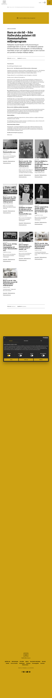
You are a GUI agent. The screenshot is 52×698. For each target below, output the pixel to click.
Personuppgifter (35, 663)
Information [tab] (26, 340)
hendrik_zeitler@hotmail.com (23, 113)
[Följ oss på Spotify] (29, 672)
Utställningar (22, 663)
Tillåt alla (40, 359)
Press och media (14, 663)
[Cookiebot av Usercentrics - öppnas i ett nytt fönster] (43, 338)
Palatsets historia (35, 661)
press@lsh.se (20, 132)
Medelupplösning (11, 161)
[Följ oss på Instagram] (23, 672)
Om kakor (42, 663)
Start (8, 7)
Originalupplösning (7, 163)
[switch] (20, 355)
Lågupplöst (5, 161)
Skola (27, 661)
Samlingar (28, 663)
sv (43, 2)
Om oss (44, 661)
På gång (22, 661)
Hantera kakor (25, 664)
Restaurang (15, 661)
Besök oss (7, 661)
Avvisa (11, 359)
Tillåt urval (26, 359)
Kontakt (7, 663)
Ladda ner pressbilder (11, 28)
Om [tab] (41, 340)
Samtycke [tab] (11, 340)
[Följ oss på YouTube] (26, 672)
